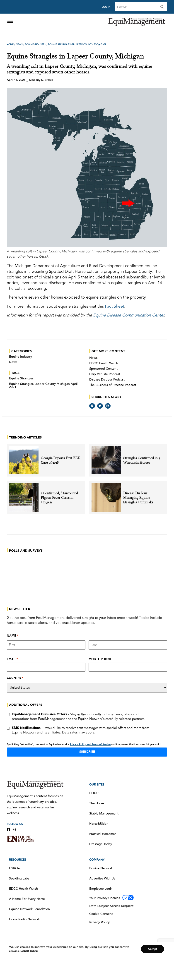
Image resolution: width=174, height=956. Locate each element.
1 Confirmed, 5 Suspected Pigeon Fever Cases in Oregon (59, 497)
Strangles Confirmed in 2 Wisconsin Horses (141, 460)
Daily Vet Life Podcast (104, 374)
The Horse (96, 803)
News (19, 44)
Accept (152, 949)
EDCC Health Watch (103, 363)
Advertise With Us (102, 878)
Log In (106, 6)
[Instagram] (14, 829)
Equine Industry (35, 44)
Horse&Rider (98, 823)
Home (10, 44)
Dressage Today (100, 844)
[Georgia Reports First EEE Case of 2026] (24, 460)
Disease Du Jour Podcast (107, 379)
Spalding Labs (19, 878)
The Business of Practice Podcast (112, 385)
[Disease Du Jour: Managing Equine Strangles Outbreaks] (106, 497)
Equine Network (101, 868)
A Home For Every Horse (27, 898)
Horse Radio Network (24, 919)
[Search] (163, 6)
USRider (15, 868)
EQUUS (94, 793)
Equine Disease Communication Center (128, 315)
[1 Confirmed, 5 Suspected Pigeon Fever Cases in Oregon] (24, 497)
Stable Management (103, 813)
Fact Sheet (114, 306)
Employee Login (101, 888)
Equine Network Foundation (29, 909)
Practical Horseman (102, 833)
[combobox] (137, 6)
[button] (92, 406)
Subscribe (87, 752)
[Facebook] (8, 829)
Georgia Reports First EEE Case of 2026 (60, 460)
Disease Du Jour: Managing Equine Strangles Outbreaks (138, 497)
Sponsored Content (103, 368)
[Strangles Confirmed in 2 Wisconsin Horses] (106, 460)
